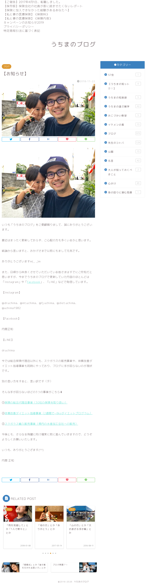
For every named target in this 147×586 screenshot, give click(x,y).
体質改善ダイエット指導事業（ (24, 413)
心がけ (123, 183)
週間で (50, 413)
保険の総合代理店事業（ (20, 402)
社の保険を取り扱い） (53, 402)
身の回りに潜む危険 (123, 192)
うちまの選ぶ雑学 (123, 106)
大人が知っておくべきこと (123, 172)
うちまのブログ (73, 44)
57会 (123, 74)
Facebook (33, 282)
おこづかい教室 (123, 115)
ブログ (7, 66)
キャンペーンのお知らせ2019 (24, 22)
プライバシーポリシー (19, 26)
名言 (123, 160)
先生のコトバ (124, 142)
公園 (123, 151)
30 (37, 402)
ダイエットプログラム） (77, 413)
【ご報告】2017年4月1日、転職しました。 (33, 2)
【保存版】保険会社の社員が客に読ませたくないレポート (43, 6)
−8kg (57, 413)
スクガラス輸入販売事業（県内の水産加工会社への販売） (41, 424)
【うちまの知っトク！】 (123, 86)
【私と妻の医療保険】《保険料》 (26, 14)
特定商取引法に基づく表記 (22, 31)
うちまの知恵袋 (123, 97)
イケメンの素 (123, 124)
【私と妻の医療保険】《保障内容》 (28, 18)
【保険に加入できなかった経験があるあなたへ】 (37, 10)
